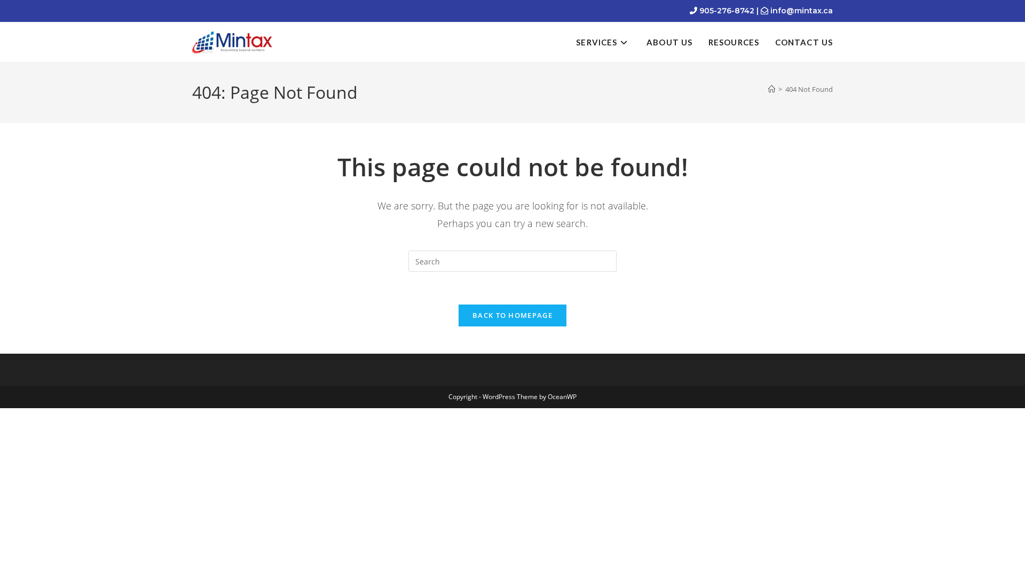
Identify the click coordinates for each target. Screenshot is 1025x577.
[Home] (771, 89)
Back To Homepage (512, 315)
